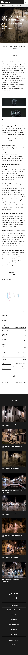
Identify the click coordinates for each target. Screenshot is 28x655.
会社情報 (14, 619)
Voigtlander (7, 5)
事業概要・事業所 (14, 624)
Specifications (13, 46)
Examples (15, 48)
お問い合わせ (14, 644)
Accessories (22, 46)
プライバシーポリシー (14, 640)
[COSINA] (5, 2)
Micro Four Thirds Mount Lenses (19, 5)
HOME (2, 5)
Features (5, 46)
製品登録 (14, 634)
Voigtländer (14, 605)
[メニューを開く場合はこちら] (26, 2)
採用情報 (14, 629)
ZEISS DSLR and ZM (14, 610)
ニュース (14, 615)
